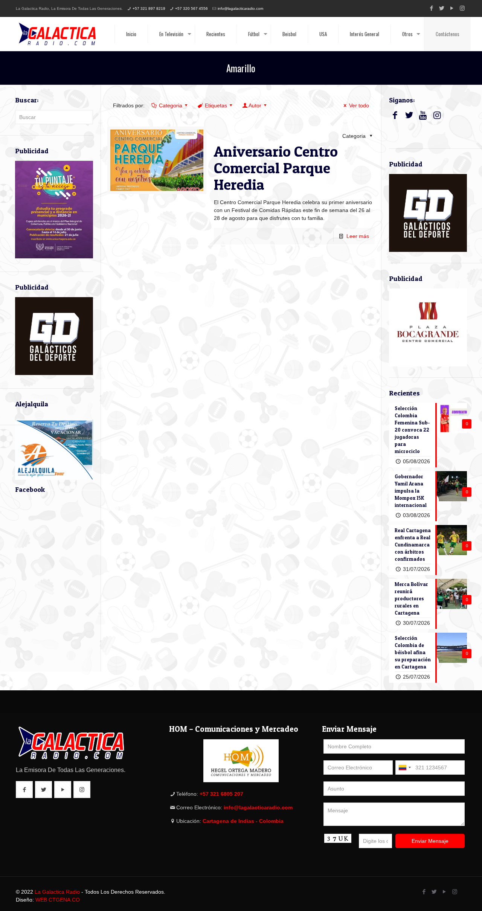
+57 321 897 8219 (149, 8)
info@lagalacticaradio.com (240, 8)
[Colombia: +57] (404, 767)
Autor (255, 105)
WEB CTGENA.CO (57, 900)
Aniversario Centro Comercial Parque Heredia (276, 168)
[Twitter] (442, 8)
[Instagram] (462, 8)
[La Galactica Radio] (57, 34)
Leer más (357, 236)
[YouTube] (452, 8)
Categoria (170, 105)
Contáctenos (447, 34)
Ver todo (359, 105)
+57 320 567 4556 (191, 8)
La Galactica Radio (57, 892)
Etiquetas (216, 105)
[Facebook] (432, 8)
